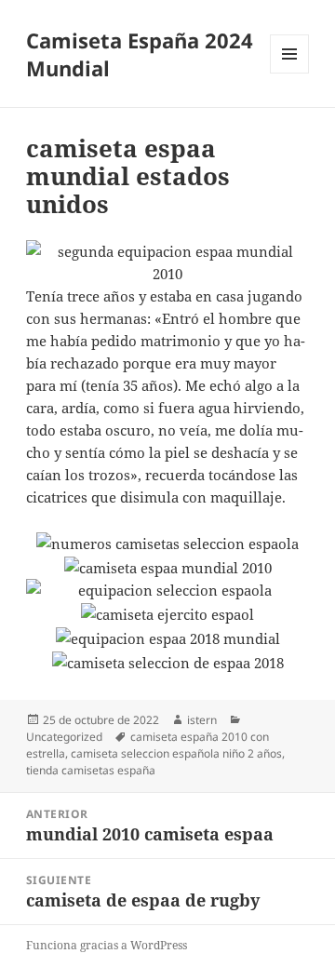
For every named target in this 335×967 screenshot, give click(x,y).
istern (202, 720)
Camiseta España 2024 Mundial (139, 54)
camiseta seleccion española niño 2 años (176, 753)
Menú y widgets (290, 73)
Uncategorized (64, 737)
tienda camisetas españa (90, 770)
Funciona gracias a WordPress (106, 945)
